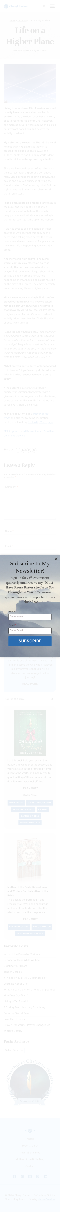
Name (12, 611)
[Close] (56, 559)
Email (12, 625)
